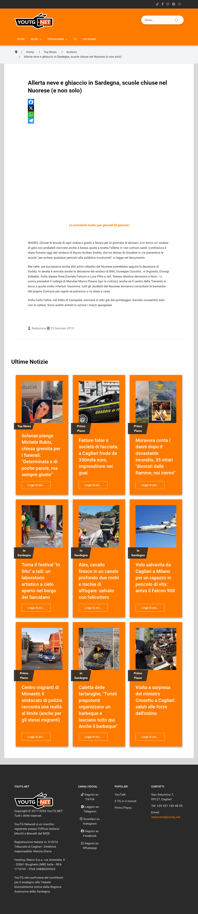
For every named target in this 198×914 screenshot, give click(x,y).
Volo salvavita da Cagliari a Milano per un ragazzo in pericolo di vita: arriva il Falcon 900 (155, 577)
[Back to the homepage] (33, 20)
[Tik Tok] (157, 4)
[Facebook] (99, 102)
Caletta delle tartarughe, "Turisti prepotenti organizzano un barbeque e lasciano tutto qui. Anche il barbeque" (98, 707)
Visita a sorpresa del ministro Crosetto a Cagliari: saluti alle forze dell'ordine (155, 700)
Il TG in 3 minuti (125, 801)
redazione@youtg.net (165, 817)
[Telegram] (173, 4)
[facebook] (163, 4)
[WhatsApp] (99, 114)
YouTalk (120, 794)
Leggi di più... (36, 485)
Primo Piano (123, 808)
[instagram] (167, 4)
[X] (99, 108)
